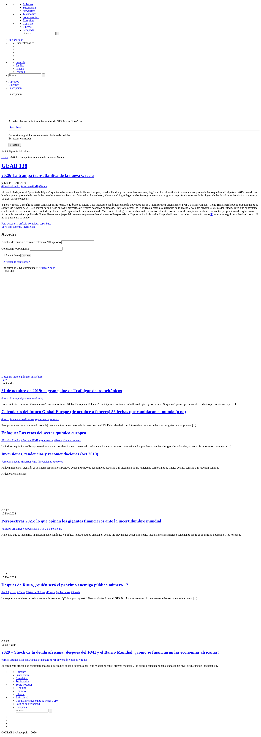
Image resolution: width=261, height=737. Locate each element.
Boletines (28, 4)
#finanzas (26, 461)
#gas (34, 461)
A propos (14, 81)
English (20, 65)
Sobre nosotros (31, 17)
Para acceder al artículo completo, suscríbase (26, 223)
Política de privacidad (28, 703)
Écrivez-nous (47, 267)
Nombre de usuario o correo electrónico (31, 242)
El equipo (28, 20)
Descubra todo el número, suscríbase (21, 376)
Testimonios (29, 13)
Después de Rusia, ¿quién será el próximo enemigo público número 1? (64, 585)
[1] (211, 214)
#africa (5, 659)
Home (4, 157)
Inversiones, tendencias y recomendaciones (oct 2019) (49, 454)
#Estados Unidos (10, 186)
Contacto (28, 23)
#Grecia (43, 186)
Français (20, 62)
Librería (27, 26)
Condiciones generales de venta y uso (37, 700)
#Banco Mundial (19, 659)
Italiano (20, 68)
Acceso (26, 255)
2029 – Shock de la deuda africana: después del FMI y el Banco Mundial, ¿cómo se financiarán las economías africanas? (110, 652)
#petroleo (58, 461)
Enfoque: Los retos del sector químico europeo (43, 432)
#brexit (5, 398)
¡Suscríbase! (15, 127)
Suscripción (29, 7)
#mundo (54, 419)
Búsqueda (28, 29)
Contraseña (15, 248)
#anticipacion (8, 592)
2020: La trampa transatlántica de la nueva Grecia (47, 175)
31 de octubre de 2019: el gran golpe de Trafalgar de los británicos (61, 390)
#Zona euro (55, 528)
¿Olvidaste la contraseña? (15, 261)
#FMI (34, 186)
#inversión (62, 659)
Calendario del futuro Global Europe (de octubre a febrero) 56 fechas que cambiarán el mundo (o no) (93, 411)
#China (21, 592)
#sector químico (72, 440)
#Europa (26, 186)
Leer (4, 379)
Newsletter (29, 10)
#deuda (33, 659)
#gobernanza (27, 398)
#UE (45, 528)
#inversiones (45, 461)
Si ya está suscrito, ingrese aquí (18, 226)
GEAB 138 (14, 166)
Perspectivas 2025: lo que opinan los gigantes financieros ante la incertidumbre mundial (81, 521)
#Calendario (17, 419)
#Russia (75, 592)
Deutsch (20, 71)
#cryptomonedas (10, 461)
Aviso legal (22, 697)
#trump (39, 398)
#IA (40, 528)
